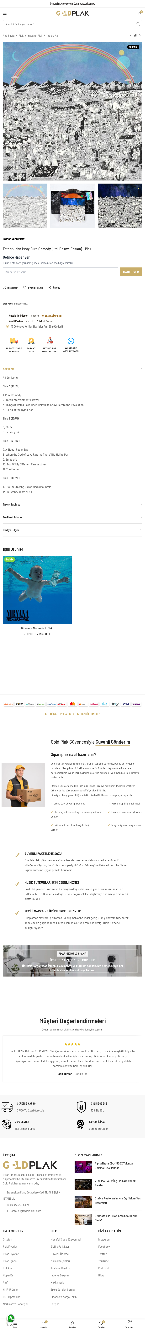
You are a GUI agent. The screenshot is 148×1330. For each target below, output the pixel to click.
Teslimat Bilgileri (60, 1268)
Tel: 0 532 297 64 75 (18, 1204)
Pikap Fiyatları (11, 1254)
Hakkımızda (57, 1282)
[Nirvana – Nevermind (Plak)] (37, 590)
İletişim (55, 1304)
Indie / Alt (52, 35)
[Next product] (140, 35)
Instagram (104, 1239)
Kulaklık (7, 1268)
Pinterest (103, 1268)
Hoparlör (8, 1275)
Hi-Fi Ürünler (10, 1289)
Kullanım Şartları (60, 1261)
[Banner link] (72, 961)
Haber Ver (131, 272)
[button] (7, 111)
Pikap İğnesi (10, 1261)
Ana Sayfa (8, 35)
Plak (21, 35)
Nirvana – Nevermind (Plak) (37, 628)
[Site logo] (72, 13)
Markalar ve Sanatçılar (15, 1304)
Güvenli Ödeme (60, 1254)
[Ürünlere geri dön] (135, 35)
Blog (101, 1275)
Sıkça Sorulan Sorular (63, 1289)
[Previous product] (130, 35)
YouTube (103, 1261)
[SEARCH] (138, 24)
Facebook (104, 1246)
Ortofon (7, 1239)
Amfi (5, 1282)
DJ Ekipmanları (11, 1297)
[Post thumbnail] (83, 1167)
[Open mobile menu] (5, 13)
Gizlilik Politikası (60, 1246)
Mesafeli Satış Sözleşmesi (66, 1239)
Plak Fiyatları (10, 1246)
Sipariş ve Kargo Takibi (64, 1297)
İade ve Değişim (60, 1275)
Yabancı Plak (35, 35)
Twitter (102, 1254)
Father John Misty (13, 238)
